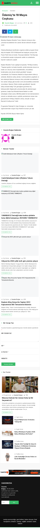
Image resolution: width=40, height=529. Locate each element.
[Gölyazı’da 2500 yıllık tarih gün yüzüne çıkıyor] (20, 246)
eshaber (29, 521)
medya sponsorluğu (9, 519)
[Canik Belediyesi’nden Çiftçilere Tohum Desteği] (20, 163)
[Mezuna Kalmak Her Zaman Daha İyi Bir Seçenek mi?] (20, 384)
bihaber (13, 521)
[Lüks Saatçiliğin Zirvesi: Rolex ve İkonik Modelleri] (7, 457)
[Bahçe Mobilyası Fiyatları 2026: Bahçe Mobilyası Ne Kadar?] (7, 432)
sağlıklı (24, 521)
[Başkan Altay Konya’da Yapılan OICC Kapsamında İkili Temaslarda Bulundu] (20, 287)
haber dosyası (29, 519)
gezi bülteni (20, 519)
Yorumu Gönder (8, 364)
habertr (20, 523)
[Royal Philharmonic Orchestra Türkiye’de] (7, 420)
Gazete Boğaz (9, 23)
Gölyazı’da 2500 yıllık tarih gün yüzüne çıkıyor (19, 261)
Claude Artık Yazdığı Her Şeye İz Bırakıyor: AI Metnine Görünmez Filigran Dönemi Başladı (25, 446)
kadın (34, 521)
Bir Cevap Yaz (7, 119)
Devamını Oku (6, 186)
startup (19, 521)
